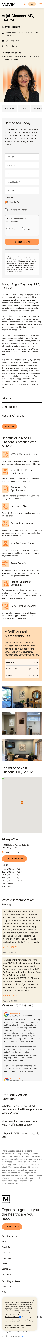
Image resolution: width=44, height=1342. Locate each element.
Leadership (6, 1252)
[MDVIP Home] (8, 4)
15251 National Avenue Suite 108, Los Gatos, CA (22, 33)
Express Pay (7, 1274)
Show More (8, 947)
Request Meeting (22, 242)
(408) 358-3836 (12, 852)
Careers (5, 1263)
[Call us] (25, 4)
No (29, 229)
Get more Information (18, 210)
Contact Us (6, 1269)
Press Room (7, 1258)
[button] (22, 803)
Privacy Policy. (14, 267)
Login (32, 4)
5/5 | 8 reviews (12, 41)
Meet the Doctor (16, 202)
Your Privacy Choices (12, 1317)
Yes (13, 229)
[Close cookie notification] (33, 1300)
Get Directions (12, 858)
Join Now (10, 108)
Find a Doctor (12, 1226)
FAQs (4, 1241)
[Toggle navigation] (40, 4)
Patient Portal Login (14, 46)
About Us (6, 1247)
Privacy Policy (28, 1321)
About (24, 108)
